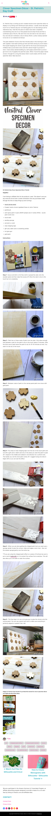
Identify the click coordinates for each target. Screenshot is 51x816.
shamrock (31, 746)
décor (9, 746)
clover (44, 743)
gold (23, 746)
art (6, 743)
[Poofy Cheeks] (25, 3)
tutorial (43, 750)
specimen (40, 746)
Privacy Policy (7, 804)
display (17, 746)
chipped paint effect (16, 743)
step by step (34, 750)
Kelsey (9, 738)
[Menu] (2, 3)
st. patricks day (22, 750)
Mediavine (39, 813)
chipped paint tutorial (32, 743)
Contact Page (7, 801)
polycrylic (14, 556)
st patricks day (10, 750)
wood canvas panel (10, 204)
